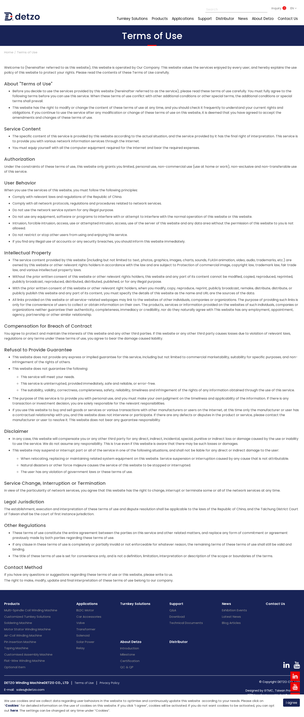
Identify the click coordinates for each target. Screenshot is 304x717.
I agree (291, 702)
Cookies (12, 705)
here (14, 710)
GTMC (268, 690)
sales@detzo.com (30, 689)
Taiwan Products (287, 690)
